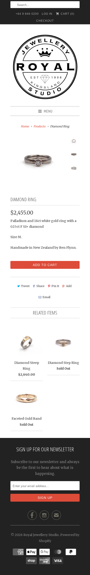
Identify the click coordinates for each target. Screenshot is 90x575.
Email (46, 297)
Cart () (67, 13)
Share (40, 286)
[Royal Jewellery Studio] (45, 67)
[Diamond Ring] (38, 160)
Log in (47, 13)
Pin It (55, 286)
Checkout (45, 20)
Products (39, 126)
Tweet (25, 286)
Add (69, 286)
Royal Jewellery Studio (41, 535)
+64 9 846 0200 (27, 13)
